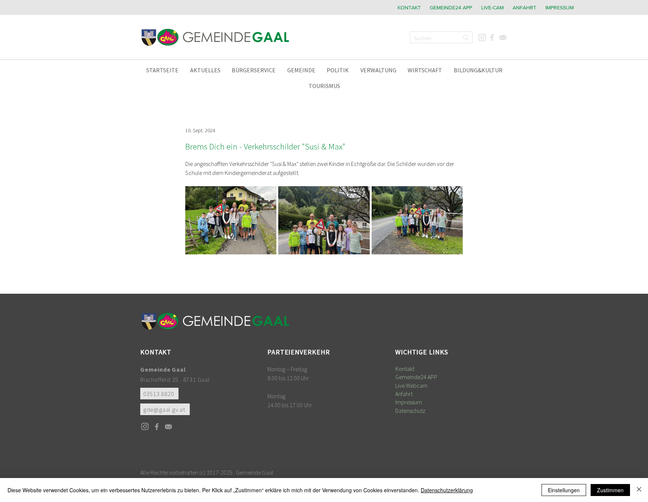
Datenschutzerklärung (447, 490)
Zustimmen (610, 490)
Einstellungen (564, 490)
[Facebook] (491, 37)
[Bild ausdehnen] (230, 220)
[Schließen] (639, 490)
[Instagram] (482, 37)
